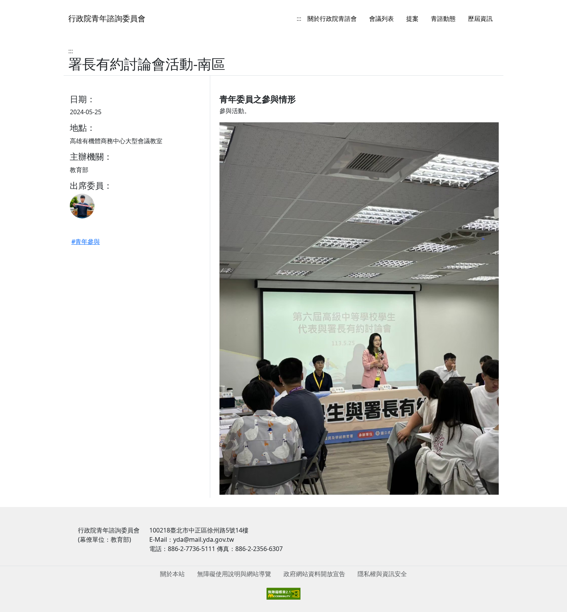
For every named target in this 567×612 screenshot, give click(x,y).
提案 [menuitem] (412, 18)
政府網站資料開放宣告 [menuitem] (314, 574)
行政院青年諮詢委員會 (106, 18)
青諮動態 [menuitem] (443, 18)
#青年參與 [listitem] (85, 241)
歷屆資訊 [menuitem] (480, 18)
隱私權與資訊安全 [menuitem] (382, 574)
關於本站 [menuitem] (172, 574)
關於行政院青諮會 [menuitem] (332, 18)
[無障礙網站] (283, 593)
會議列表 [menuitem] (381, 18)
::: (299, 18)
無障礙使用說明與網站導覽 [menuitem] (234, 574)
